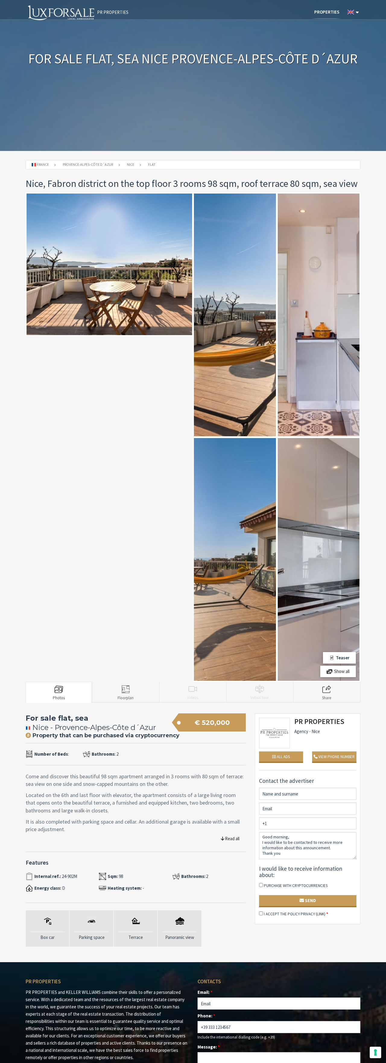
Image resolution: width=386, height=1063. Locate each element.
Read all (231, 838)
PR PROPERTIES (112, 12)
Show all (342, 671)
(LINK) (320, 914)
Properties (326, 12)
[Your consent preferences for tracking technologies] (375, 1052)
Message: (209, 1047)
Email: (205, 992)
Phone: (206, 1016)
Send (310, 900)
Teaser (343, 658)
